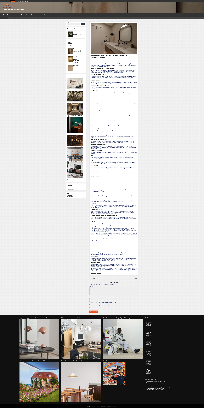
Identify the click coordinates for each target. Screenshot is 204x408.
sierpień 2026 (148, 319)
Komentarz (91, 286)
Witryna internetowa (125, 297)
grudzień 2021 (148, 376)
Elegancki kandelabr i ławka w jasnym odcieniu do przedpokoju (72, 41)
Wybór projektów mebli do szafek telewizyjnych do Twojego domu (76, 179)
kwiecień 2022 (148, 372)
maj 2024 (147, 349)
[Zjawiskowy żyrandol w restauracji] (75, 96)
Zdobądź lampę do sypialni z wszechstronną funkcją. (75, 116)
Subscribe (69, 196)
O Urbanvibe (69, 187)
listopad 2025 (148, 330)
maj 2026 (147, 323)
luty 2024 (147, 352)
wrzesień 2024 (148, 345)
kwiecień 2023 (148, 360)
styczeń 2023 (148, 363)
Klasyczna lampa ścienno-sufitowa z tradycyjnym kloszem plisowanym (158, 387)
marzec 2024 (148, 351)
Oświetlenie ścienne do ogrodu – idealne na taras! (154, 389)
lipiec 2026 (148, 321)
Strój (35, 14)
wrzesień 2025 (148, 332)
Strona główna (6, 14)
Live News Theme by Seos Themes (111, 406)
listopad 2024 (148, 343)
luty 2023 (147, 362)
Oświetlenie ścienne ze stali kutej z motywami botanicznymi (77, 58)
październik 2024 (149, 344)
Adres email (108, 297)
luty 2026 (147, 326)
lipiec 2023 (148, 356)
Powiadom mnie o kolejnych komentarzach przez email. (99, 305)
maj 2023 (147, 359)
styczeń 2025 (148, 341)
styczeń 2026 (148, 327)
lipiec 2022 (148, 370)
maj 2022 (147, 371)
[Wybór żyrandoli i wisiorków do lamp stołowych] (75, 154)
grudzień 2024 (148, 342)
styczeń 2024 (148, 353)
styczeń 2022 (148, 375)
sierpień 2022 (148, 369)
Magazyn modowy (15, 14)
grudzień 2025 (148, 328)
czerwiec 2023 (148, 357)
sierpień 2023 (148, 355)
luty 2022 (147, 374)
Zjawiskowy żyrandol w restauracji (73, 102)
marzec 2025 (148, 338)
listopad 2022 (148, 365)
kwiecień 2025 (148, 337)
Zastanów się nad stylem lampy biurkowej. (74, 133)
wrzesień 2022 (148, 368)
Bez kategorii (94, 273)
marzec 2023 (148, 361)
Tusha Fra (99, 273)
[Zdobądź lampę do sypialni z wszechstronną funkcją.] (75, 109)
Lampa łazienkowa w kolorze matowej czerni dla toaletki (77, 50)
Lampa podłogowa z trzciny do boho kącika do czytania (77, 33)
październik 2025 (149, 331)
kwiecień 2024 (148, 350)
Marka (22, 14)
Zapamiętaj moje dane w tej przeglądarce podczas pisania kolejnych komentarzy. (103, 302)
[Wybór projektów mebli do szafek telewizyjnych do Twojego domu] (75, 170)
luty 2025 (147, 340)
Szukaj (68, 22)
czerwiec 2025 (148, 335)
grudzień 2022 (148, 364)
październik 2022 (149, 366)
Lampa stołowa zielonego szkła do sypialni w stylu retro (155, 388)
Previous (93, 278)
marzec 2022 (148, 373)
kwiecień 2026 (148, 324)
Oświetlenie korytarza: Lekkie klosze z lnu (77, 67)
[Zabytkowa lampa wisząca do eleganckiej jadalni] (75, 140)
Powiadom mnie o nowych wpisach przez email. (97, 308)
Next (135, 278)
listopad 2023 (148, 354)
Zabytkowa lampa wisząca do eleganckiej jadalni (75, 146)
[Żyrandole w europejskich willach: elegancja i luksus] (75, 83)
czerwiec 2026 (148, 322)
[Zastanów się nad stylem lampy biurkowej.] (75, 125)
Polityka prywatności (70, 189)
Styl (39, 14)
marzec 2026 (148, 325)
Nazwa (90, 297)
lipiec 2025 (148, 334)
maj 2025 (147, 336)
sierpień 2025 (148, 333)
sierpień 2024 (148, 346)
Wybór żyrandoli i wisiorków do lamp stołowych (75, 161)
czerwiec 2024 (148, 347)
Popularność (29, 14)
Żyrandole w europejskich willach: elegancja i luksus (75, 89)
